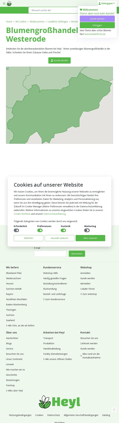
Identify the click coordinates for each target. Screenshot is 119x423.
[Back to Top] (114, 410)
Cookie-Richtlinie (22, 213)
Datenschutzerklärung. (55, 213)
